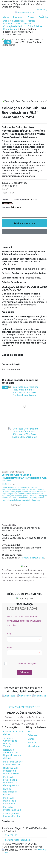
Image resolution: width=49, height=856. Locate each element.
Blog (30, 731)
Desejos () (42, 9)
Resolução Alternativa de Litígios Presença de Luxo (12, 753)
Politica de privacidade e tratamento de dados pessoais (11, 781)
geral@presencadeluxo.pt (18, 839)
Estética (32, 742)
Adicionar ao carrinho (25, 223)
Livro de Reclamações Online (10, 792)
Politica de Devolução (33, 557)
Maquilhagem (35, 746)
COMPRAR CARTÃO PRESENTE (24, 707)
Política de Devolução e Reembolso (9, 801)
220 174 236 (11, 835)
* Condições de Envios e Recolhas (12, 815)
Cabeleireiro (34, 735)
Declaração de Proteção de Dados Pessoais (11, 771)
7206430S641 (7, 480)
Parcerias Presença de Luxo (12, 808)
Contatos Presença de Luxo (13, 733)
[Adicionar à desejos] (24, 231)
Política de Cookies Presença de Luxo (13, 763)
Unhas (31, 738)
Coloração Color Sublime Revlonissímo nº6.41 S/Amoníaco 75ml (24, 476)
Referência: (7, 183)
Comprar (16, 504)
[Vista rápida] (25, 468)
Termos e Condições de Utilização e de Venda (10, 742)
